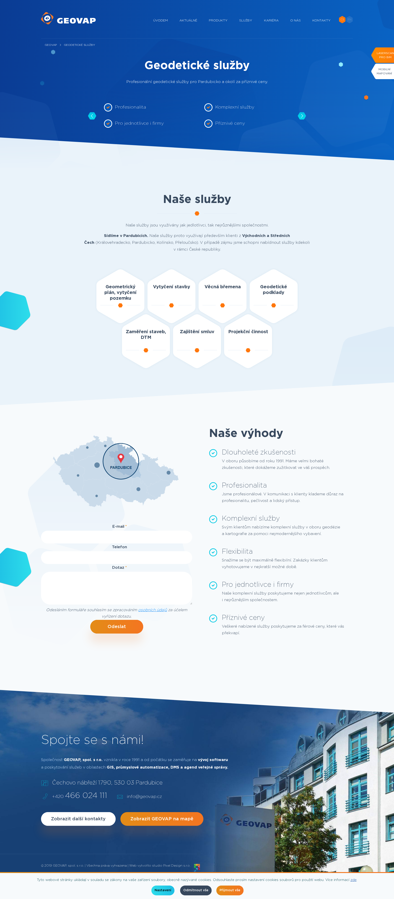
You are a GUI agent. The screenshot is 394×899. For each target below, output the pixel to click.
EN (349, 19)
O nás (295, 20)
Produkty (218, 20)
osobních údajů (152, 610)
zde (353, 880)
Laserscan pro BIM (385, 55)
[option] (147, 115)
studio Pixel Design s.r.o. (171, 865)
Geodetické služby (79, 45)
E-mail (118, 526)
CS (342, 19)
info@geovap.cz (144, 796)
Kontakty (321, 20)
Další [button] (301, 115)
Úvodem (160, 20)
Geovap (51, 45)
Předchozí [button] (92, 115)
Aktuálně (188, 20)
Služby (245, 20)
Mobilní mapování (384, 71)
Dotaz (118, 567)
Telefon (119, 547)
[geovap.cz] (68, 18)
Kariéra (271, 20)
